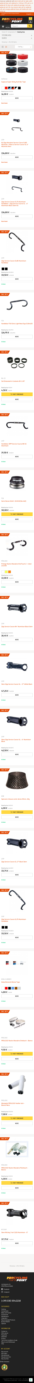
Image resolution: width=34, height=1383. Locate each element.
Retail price (4, 91)
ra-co (3, 378)
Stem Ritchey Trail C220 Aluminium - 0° (14, 1232)
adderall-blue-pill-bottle (18, 9)
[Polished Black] (6, 268)
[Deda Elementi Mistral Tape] (17, 963)
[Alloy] (19, 988)
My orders (4, 1353)
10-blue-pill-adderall (12, 5)
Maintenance (5, 1316)
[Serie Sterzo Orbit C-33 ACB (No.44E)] (17, 482)
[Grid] (3, 46)
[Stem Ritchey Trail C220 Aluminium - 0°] (17, 1214)
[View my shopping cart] (30, 18)
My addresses (5, 1355)
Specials (3, 1323)
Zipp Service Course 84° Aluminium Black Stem (17, 626)
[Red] (6, 988)
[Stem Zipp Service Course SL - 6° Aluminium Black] (17, 721)
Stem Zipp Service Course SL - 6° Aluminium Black (16, 740)
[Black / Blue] (9, 87)
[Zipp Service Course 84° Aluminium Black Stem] (17, 608)
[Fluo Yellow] (6, 571)
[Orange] (9, 571)
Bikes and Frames (6, 1313)
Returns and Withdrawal (8, 1342)
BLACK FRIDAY (5, 1322)
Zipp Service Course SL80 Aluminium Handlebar (13, 262)
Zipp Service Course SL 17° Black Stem (14, 861)
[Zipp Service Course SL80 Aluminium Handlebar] (17, 242)
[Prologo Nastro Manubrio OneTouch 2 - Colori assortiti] (17, 545)
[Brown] (16, 988)
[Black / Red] (12, 87)
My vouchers (5, 1359)
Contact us (4, 1331)
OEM (2, 796)
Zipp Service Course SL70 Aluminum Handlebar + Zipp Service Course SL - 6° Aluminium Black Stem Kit (14, 203)
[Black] (9, 988)
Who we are (4, 1333)
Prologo (4, 561)
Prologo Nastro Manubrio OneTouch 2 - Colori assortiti (16, 565)
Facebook (6, 1289)
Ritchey (4, 1229)
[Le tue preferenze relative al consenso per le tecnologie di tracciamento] (31, 1380)
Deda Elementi (6, 979)
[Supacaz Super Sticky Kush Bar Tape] (17, 63)
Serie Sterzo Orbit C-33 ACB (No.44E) (13, 501)
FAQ (2, 1344)
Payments (4, 1335)
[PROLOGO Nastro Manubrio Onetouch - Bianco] (17, 1022)
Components (4, 1311)
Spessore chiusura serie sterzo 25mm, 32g (15, 799)
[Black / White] (16, 87)
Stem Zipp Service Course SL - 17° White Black (16, 684)
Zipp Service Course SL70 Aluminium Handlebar (13, 920)
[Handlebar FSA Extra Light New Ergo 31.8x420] (17, 305)
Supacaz (4, 79)
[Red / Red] (6, 87)
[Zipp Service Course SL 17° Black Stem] (17, 843)
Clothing (3, 1309)
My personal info (6, 1357)
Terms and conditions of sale (9, 1340)
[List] (6, 46)
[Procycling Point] (14, 20)
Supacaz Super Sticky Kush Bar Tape (13, 82)
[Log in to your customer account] (30, 21)
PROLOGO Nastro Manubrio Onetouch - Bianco (16, 1040)
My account (4, 1351)
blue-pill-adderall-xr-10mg (14, 3)
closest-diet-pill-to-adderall (22, 7)
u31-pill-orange (5, 9)
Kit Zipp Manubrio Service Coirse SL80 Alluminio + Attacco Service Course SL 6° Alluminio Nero (14, 144)
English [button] (29, 14)
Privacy (3, 1338)
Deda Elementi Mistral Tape (10, 982)
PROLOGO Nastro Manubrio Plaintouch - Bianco (14, 1169)
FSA (2, 321)
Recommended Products (8, 1320)
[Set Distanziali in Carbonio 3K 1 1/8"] (17, 362)
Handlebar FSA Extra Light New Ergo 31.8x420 (17, 323)
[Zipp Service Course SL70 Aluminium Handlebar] (17, 901)
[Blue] (12, 988)
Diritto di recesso (4, 1361)
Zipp (2, 140)
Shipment (4, 1336)
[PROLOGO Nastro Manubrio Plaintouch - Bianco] (17, 1149)
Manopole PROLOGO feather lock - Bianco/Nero (12, 1104)
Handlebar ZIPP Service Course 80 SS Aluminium (13, 445)
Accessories (4, 1314)
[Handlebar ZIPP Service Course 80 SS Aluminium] (17, 425)
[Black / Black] (19, 87)
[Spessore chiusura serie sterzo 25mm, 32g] (17, 780)
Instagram (7, 1292)
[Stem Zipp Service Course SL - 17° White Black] (17, 665)
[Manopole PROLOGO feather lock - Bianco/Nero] (17, 1085)
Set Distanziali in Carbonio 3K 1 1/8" (13, 381)
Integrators (4, 1318)
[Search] (29, 26)
